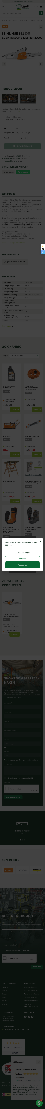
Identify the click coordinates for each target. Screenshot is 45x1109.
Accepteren (22, 565)
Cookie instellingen (22, 553)
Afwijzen (22, 559)
